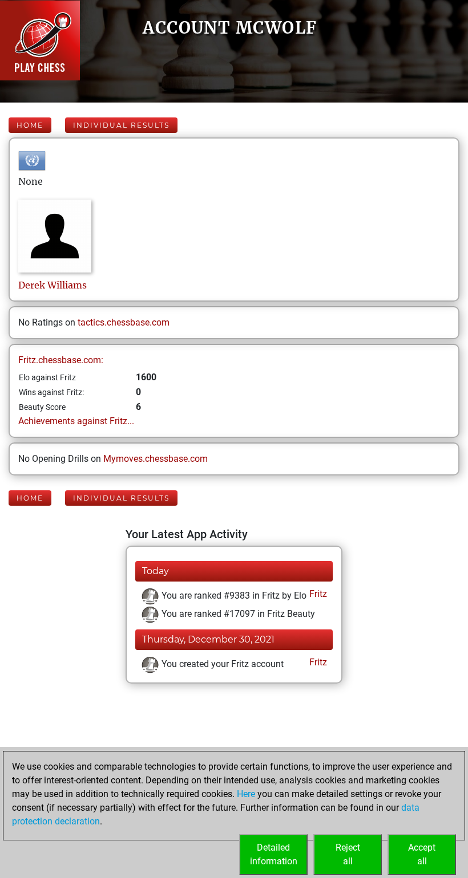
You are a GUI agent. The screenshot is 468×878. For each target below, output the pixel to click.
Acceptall (421, 854)
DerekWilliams (52, 285)
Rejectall (348, 854)
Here (246, 793)
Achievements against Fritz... (76, 421)
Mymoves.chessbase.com (155, 458)
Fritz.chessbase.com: (60, 360)
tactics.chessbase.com (124, 322)
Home (30, 125)
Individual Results (121, 125)
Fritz (317, 593)
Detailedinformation (273, 854)
